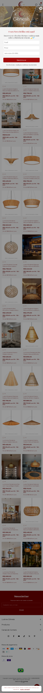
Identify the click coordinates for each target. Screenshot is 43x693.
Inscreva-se (21, 60)
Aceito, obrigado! (25, 689)
